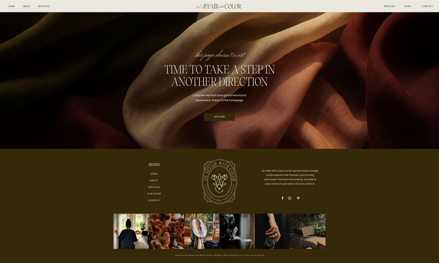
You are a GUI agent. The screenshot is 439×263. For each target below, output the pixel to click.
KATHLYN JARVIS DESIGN (252, 255)
